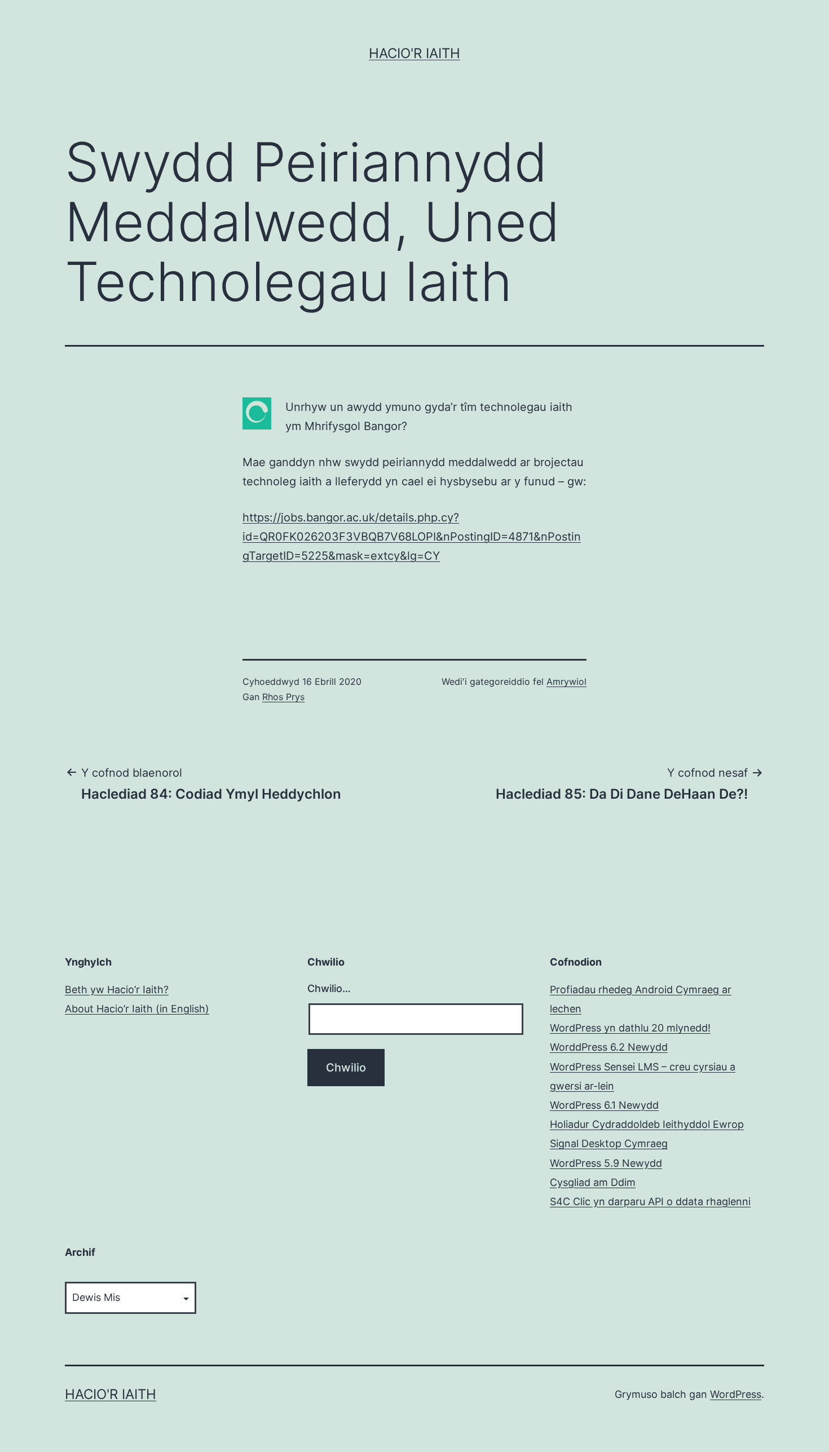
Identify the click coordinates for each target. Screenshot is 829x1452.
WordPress (735, 1394)
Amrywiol (566, 681)
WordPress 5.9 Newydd (606, 1163)
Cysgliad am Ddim (593, 1182)
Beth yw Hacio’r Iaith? (117, 989)
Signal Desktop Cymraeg (609, 1143)
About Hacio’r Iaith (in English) (137, 1009)
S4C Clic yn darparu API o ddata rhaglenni (650, 1201)
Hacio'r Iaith (414, 53)
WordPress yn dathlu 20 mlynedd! (630, 1028)
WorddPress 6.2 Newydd (609, 1047)
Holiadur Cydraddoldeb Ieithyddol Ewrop (647, 1124)
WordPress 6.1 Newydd (604, 1105)
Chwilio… (329, 988)
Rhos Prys (283, 696)
